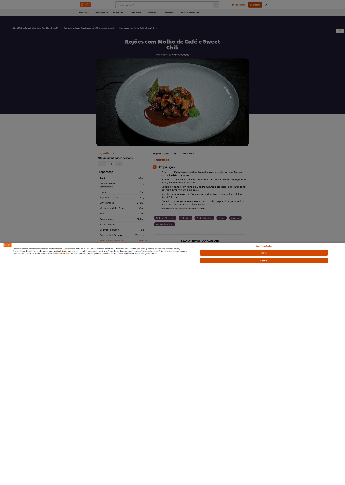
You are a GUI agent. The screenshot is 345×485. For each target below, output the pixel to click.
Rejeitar (263, 260)
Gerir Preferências (264, 246)
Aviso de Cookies (61, 253)
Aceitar (264, 252)
